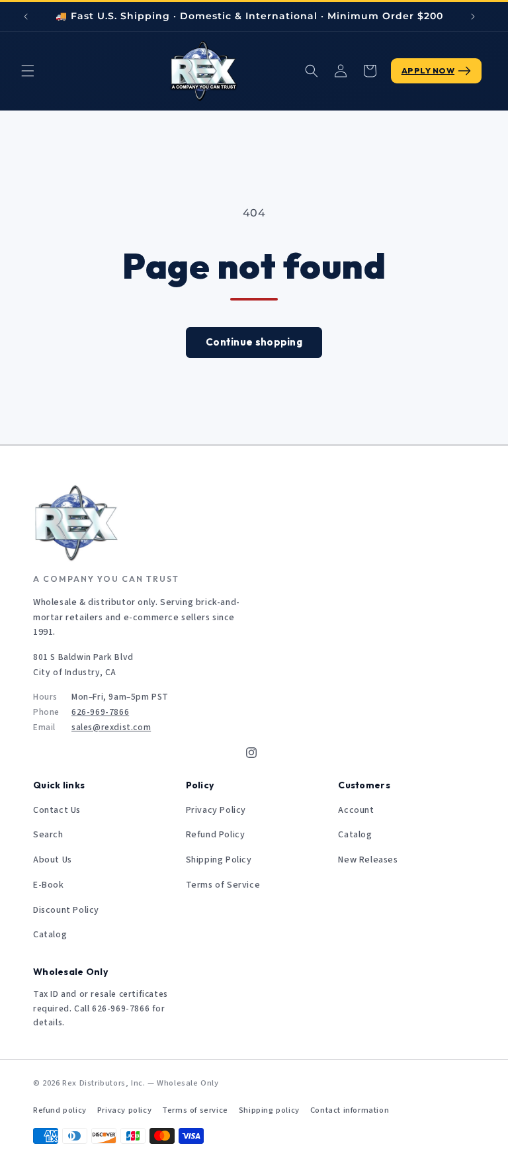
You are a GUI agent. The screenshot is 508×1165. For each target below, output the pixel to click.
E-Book (48, 885)
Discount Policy (66, 910)
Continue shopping (254, 342)
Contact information (349, 1110)
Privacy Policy (216, 810)
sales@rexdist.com (111, 727)
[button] (27, 70)
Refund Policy (215, 834)
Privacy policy (124, 1110)
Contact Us (57, 810)
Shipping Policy (219, 859)
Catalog (50, 934)
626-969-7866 (100, 712)
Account (356, 810)
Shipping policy (269, 1110)
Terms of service (195, 1110)
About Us (52, 859)
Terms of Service (223, 885)
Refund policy (60, 1110)
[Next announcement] (472, 16)
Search (48, 834)
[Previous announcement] (25, 16)
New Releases (368, 859)
